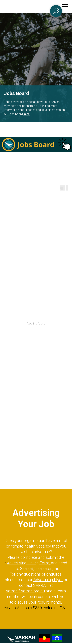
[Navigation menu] (65, 6)
